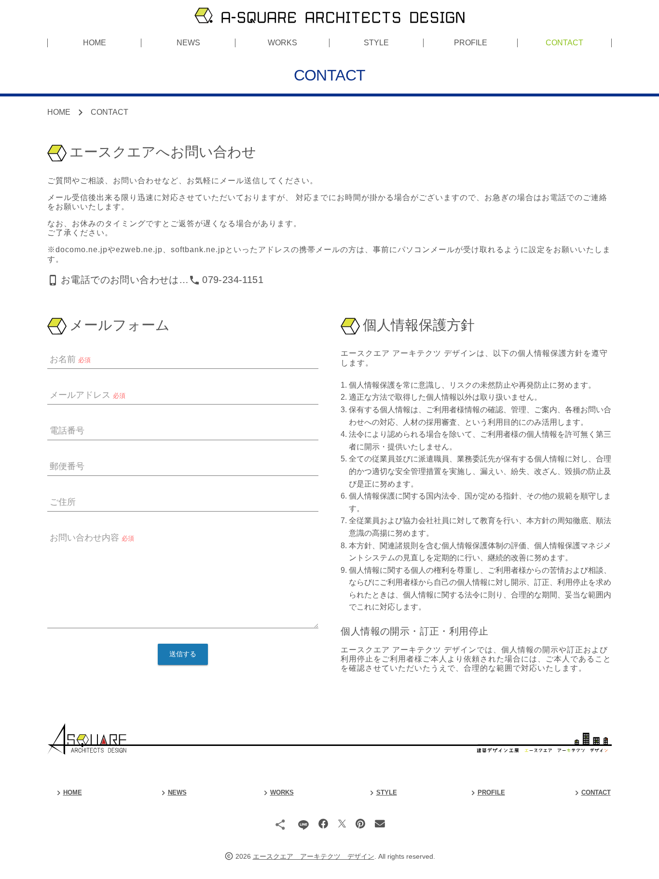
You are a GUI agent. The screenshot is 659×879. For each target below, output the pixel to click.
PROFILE (470, 43)
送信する (182, 654)
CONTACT (564, 43)
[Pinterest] (360, 823)
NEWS (188, 43)
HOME (94, 43)
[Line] (303, 823)
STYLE (376, 43)
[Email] (380, 823)
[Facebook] (323, 823)
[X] (342, 823)
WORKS (282, 43)
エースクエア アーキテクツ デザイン (313, 856)
